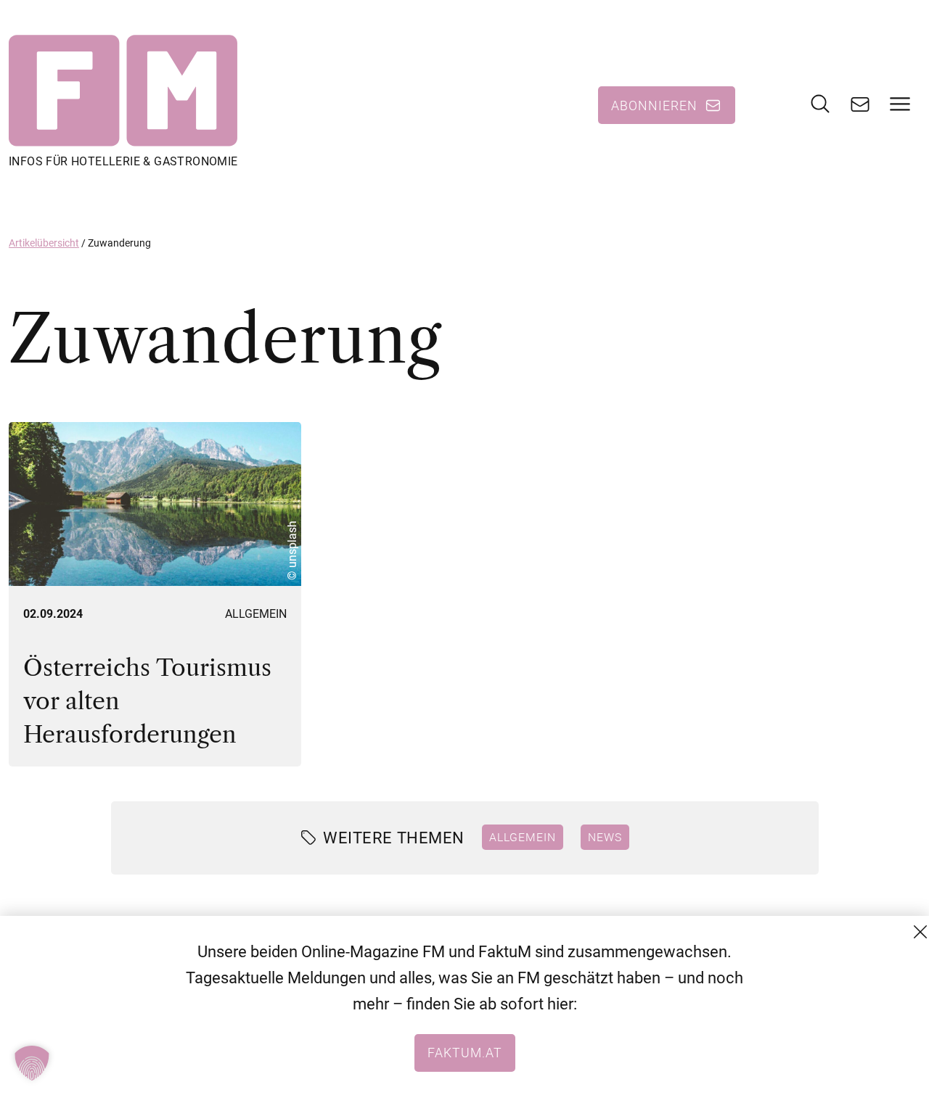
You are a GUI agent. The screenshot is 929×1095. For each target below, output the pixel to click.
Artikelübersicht (44, 243)
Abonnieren (654, 105)
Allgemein (256, 614)
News (605, 837)
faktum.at (464, 1052)
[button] (32, 1063)
